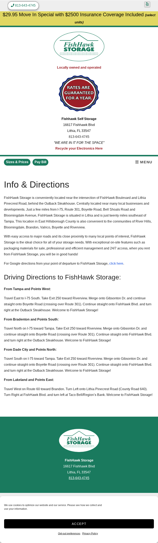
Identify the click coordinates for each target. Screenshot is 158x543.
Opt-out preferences (69, 533)
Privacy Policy (90, 533)
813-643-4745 (79, 136)
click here (116, 263)
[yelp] (147, 4)
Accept (79, 524)
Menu (145, 162)
